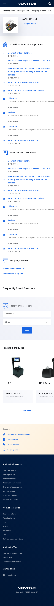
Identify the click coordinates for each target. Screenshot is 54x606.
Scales (6, 526)
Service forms (9, 491)
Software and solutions (13, 539)
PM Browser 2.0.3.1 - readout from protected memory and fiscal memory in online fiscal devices (29, 71)
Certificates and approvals (18, 434)
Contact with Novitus (12, 561)
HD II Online (45, 383)
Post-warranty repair (12, 483)
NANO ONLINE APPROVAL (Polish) (23, 140)
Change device (28, 23)
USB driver (13, 98)
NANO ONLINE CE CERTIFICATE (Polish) (26, 90)
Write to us (7, 557)
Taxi (4, 535)
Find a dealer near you (12, 553)
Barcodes (7, 530)
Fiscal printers (23, 11)
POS (50, 11)
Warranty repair (9, 479)
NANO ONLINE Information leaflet (23, 82)
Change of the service (12, 487)
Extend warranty (10, 495)
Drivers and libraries (12, 269)
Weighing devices (39, 11)
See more (27, 411)
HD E (8, 383)
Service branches (10, 499)
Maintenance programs (13, 273)
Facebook (11, 575)
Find (27, 330)
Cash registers (9, 11)
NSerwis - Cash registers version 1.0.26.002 (29, 61)
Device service (13, 445)
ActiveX (11, 112)
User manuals (12, 439)
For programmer (13, 450)
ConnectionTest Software (20, 53)
